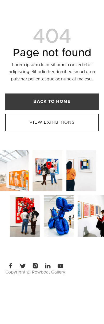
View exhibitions (51, 122)
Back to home (52, 101)
